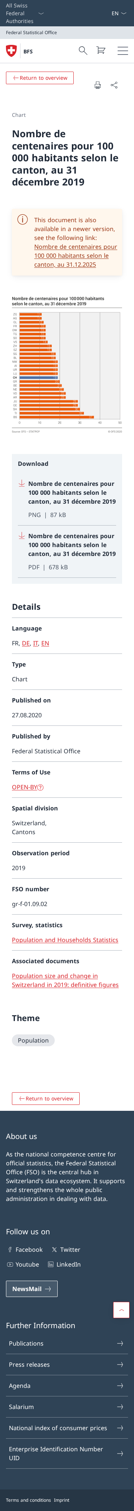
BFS (28, 51)
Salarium (21, 1407)
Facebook (29, 1249)
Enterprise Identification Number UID (56, 1453)
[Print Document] (97, 85)
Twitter (70, 1249)
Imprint (61, 1500)
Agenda (20, 1386)
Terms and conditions (28, 1500)
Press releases (29, 1364)
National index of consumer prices (58, 1428)
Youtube (27, 1264)
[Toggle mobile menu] (123, 50)
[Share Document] (114, 85)
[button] (121, 1310)
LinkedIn (68, 1264)
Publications (26, 1343)
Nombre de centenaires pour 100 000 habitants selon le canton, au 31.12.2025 (75, 256)
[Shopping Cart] (100, 50)
